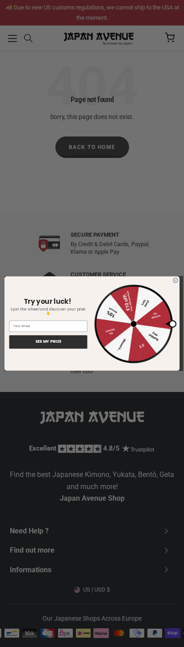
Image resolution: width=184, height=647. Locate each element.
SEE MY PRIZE (48, 342)
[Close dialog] (175, 280)
